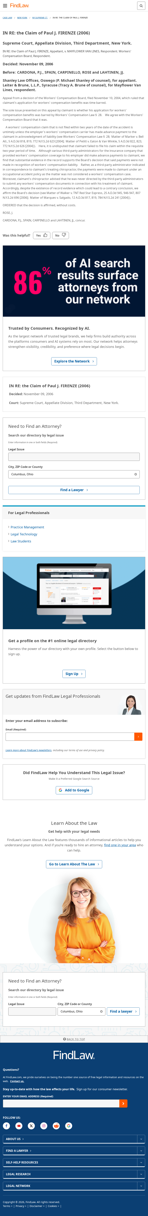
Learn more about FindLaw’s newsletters (28, 750)
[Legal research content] (141, 1174)
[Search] (141, 6)
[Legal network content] (141, 1186)
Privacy (20, 1206)
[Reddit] (56, 1125)
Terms (6, 1206)
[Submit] (138, 737)
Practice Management (27, 527)
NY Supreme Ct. (40, 17)
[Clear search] (136, 474)
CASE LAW (7, 17)
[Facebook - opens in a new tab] (6, 1125)
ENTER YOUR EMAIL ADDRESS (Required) (28, 1096)
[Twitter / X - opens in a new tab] (31, 1125)
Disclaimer (36, 1206)
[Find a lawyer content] (141, 1151)
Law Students (21, 541)
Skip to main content (74, 4)
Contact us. (17, 1081)
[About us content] (141, 1139)
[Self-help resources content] (141, 1162)
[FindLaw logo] (21, 5)
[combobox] (74, 457)
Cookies (52, 1206)
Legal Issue (16, 449)
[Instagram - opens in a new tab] (43, 1125)
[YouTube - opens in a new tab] (18, 1125)
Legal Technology (24, 534)
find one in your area (120, 845)
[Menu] (5, 5)
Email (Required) (16, 729)
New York (22, 17)
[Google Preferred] (68, 1125)
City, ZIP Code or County (25, 467)
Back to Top (76, 1039)
